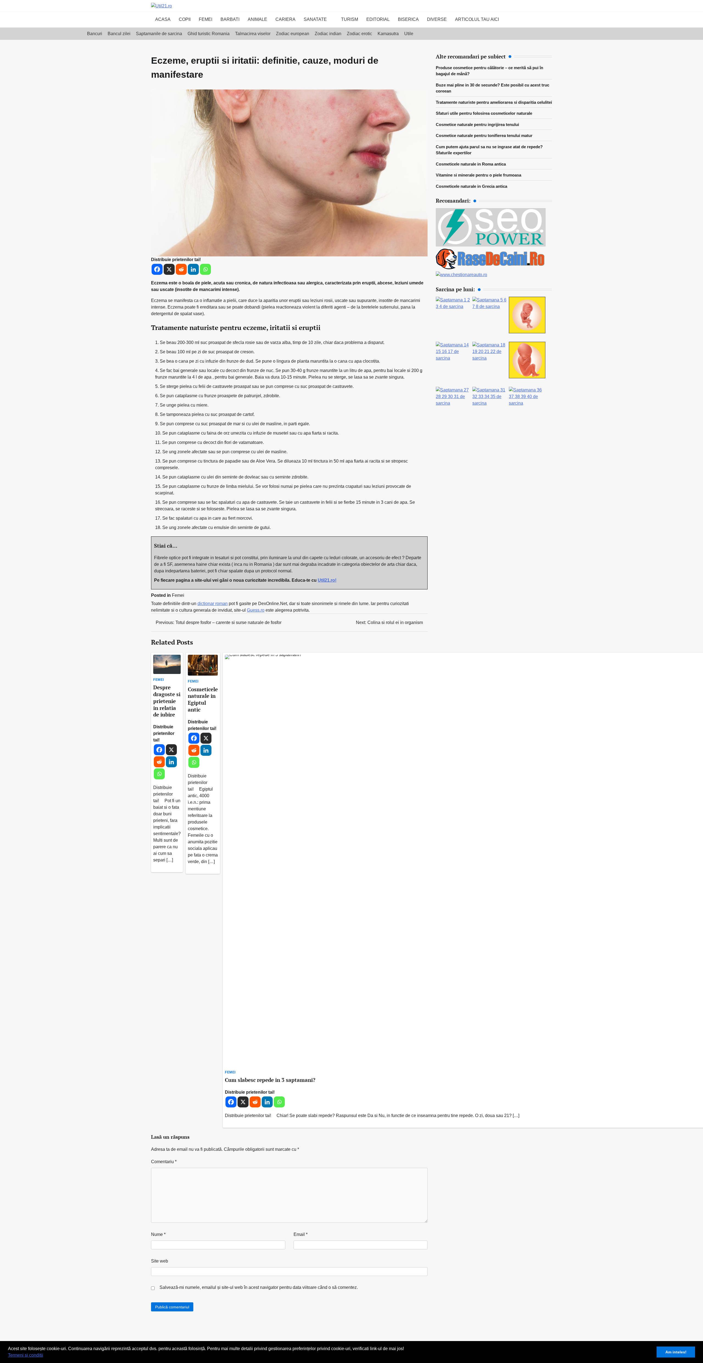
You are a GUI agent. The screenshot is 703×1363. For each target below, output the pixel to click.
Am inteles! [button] (676, 1352)
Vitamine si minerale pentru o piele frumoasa (478, 175)
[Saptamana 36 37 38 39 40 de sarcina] (527, 403)
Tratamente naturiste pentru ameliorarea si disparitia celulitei (494, 102)
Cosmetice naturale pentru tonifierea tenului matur (484, 135)
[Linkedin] (193, 269)
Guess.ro (255, 610)
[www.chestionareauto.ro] (461, 274)
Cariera (285, 19)
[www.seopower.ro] (491, 245)
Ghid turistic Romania (209, 33)
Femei (205, 19)
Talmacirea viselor (252, 33)
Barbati (230, 19)
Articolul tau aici (477, 19)
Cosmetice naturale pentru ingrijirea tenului (477, 124)
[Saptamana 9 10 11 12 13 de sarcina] (527, 331)
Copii (185, 19)
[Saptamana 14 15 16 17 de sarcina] (454, 358)
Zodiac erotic (359, 33)
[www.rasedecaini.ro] (491, 268)
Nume (158, 1234)
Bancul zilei (119, 33)
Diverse (437, 19)
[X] (169, 269)
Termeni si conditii (25, 1355)
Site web (159, 1261)
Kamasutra (388, 33)
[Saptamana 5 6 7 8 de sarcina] (490, 306)
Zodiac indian (328, 33)
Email (301, 1234)
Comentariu (164, 1161)
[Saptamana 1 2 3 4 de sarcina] (454, 306)
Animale (257, 19)
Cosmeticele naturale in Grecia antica (471, 186)
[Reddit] (181, 269)
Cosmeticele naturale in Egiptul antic (203, 699)
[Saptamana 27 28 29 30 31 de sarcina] (454, 403)
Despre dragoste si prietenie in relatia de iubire (166, 701)
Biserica (408, 19)
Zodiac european (292, 33)
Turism (349, 19)
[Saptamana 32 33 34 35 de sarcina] (490, 403)
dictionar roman (212, 603)
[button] (45, 1356)
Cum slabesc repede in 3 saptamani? (270, 1079)
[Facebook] (157, 269)
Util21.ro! (327, 580)
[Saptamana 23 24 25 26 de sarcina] (527, 376)
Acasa (163, 19)
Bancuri (94, 33)
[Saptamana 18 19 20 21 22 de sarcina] (490, 358)
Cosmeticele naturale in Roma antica (471, 164)
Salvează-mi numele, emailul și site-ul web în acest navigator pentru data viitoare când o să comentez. (259, 1287)
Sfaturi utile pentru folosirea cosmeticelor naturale (484, 113)
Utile (408, 33)
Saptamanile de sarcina (159, 33)
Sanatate (315, 19)
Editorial (378, 19)
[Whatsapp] (205, 269)
